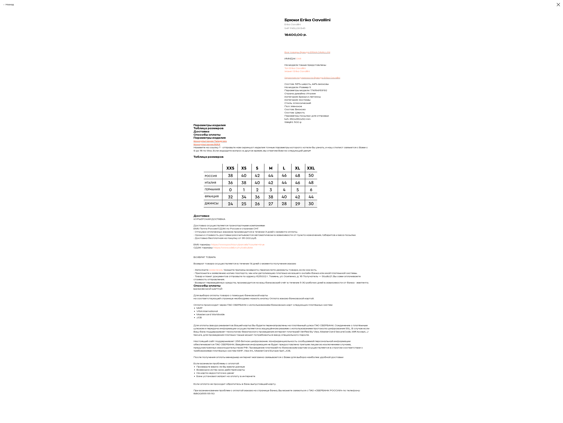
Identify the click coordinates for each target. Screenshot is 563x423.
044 (298, 58)
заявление (216, 270)
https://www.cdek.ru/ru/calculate (233, 247)
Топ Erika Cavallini (295, 68)
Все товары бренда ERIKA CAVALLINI (307, 52)
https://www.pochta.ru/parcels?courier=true (237, 244)
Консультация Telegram (210, 141)
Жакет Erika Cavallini (297, 71)
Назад (10, 4)
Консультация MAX (207, 144)
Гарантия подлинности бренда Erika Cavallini (312, 77)
